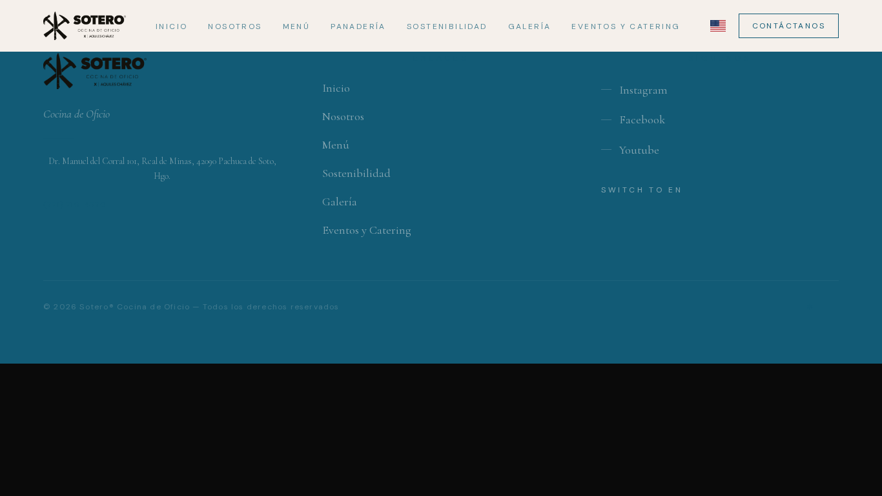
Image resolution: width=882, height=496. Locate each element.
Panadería (358, 26)
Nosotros (235, 26)
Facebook (642, 119)
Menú (297, 26)
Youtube (639, 150)
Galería (529, 26)
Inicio (171, 26)
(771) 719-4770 (75, 205)
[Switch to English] (718, 26)
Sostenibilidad (447, 26)
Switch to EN (641, 190)
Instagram (643, 90)
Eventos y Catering (625, 26)
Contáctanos (788, 26)
